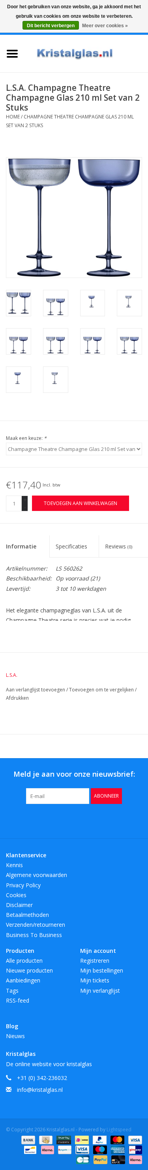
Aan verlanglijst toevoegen (36, 689)
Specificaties (71, 546)
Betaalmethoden (27, 914)
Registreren (94, 960)
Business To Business (34, 935)
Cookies (16, 895)
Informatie (21, 546)
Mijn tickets (94, 980)
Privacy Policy (23, 885)
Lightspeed (119, 1129)
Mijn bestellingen (101, 970)
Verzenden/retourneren (35, 924)
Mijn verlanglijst (100, 990)
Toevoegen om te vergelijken (102, 689)
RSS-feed (17, 1000)
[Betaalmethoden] (27, 1139)
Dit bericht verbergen (51, 25)
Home (13, 116)
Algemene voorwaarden (36, 875)
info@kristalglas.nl (40, 1089)
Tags (12, 990)
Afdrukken (17, 698)
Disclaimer (19, 905)
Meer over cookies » (105, 25)
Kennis (14, 865)
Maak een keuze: (26, 438)
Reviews (118, 546)
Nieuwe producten (29, 970)
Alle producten (24, 960)
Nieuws (15, 1036)
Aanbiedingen (23, 980)
